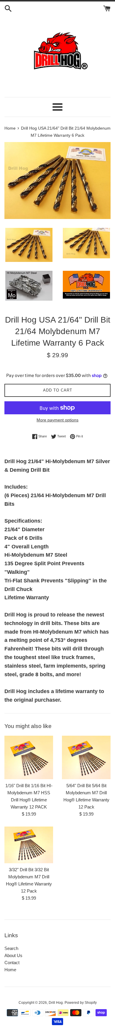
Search (11, 948)
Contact (11, 962)
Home (10, 969)
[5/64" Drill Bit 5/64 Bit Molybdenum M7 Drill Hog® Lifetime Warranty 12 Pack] (86, 757)
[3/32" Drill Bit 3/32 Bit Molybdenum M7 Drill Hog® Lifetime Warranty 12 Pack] (28, 845)
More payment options (57, 420)
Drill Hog (56, 1003)
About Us (13, 955)
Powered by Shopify (81, 1003)
